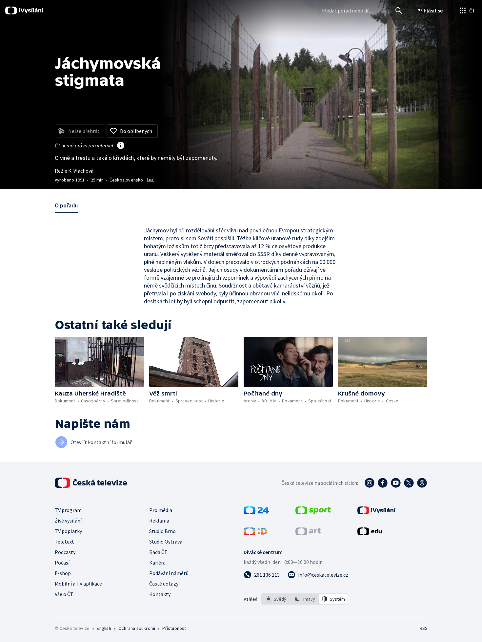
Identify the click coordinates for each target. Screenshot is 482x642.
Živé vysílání (68, 520)
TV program (68, 510)
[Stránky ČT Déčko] (255, 533)
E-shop (63, 573)
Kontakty (160, 594)
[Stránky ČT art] (308, 533)
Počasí (62, 562)
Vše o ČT (64, 594)
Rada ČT (158, 552)
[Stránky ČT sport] (313, 512)
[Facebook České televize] (382, 483)
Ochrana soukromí (136, 628)
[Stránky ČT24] (256, 512)
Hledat (399, 10)
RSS (424, 628)
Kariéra (157, 562)
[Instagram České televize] (369, 483)
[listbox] (304, 599)
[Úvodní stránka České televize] (91, 483)
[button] (99, 362)
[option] (276, 599)
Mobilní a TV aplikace (78, 583)
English (104, 628)
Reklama (159, 520)
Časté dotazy (163, 583)
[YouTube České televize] (396, 483)
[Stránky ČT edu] (369, 533)
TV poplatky (68, 531)
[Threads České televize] (422, 483)
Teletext (64, 541)
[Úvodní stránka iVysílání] (30, 10)
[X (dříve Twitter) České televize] (409, 483)
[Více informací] (121, 146)
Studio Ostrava (165, 541)
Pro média (160, 510)
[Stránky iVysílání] (376, 512)
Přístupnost (174, 628)
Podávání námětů (169, 573)
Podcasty (65, 552)
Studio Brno (162, 531)
